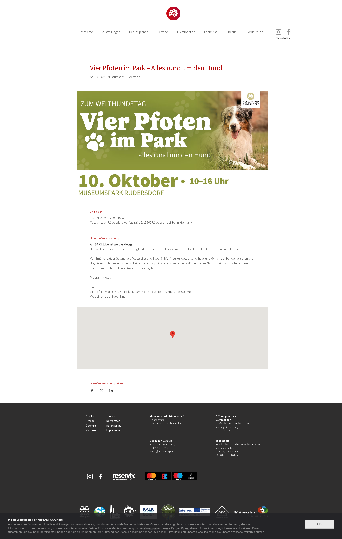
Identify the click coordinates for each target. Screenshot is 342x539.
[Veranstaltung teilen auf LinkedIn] (111, 390)
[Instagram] (278, 32)
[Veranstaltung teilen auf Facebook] (92, 390)
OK (319, 524)
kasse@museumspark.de (164, 451)
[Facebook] (288, 32)
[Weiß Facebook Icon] (100, 476)
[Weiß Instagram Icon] (90, 476)
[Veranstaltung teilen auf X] (102, 390)
